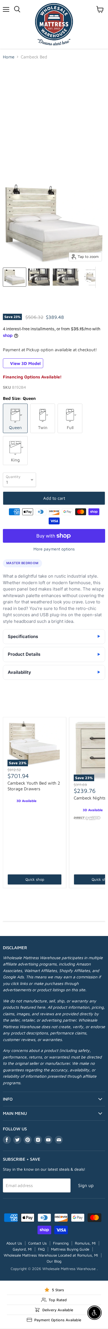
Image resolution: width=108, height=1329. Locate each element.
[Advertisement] (54, 121)
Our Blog (54, 1261)
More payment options (54, 549)
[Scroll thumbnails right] (100, 277)
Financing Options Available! (32, 376)
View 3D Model (25, 363)
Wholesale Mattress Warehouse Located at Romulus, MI (51, 1255)
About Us (14, 1243)
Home (8, 56)
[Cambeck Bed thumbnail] (14, 277)
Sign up (86, 1185)
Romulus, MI (85, 1243)
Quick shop (34, 879)
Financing (61, 1243)
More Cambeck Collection (54, 707)
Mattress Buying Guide (70, 1249)
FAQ (41, 1249)
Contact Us (37, 1243)
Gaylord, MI (22, 1249)
